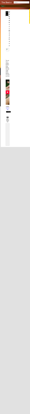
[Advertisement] (17, 34)
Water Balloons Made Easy (9, 28)
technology (7, 108)
